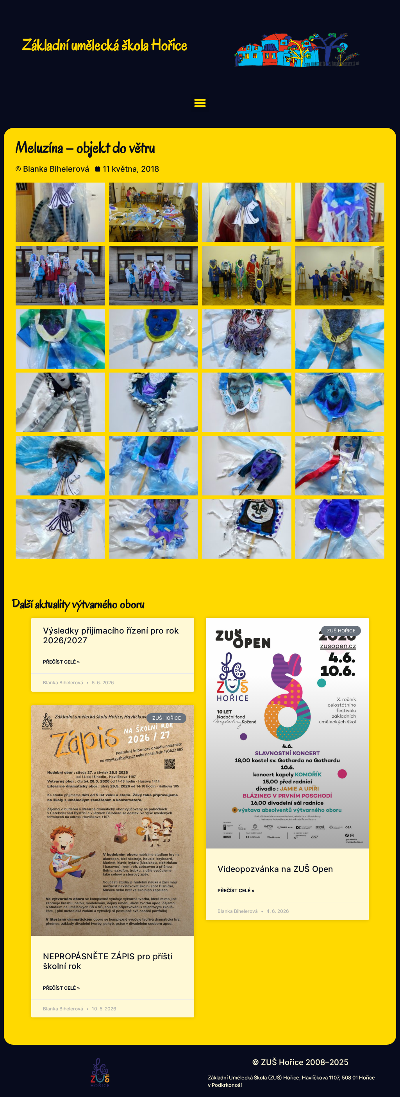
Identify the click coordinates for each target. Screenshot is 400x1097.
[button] (200, 103)
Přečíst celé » (61, 662)
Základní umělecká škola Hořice (105, 45)
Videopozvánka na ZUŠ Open (275, 869)
